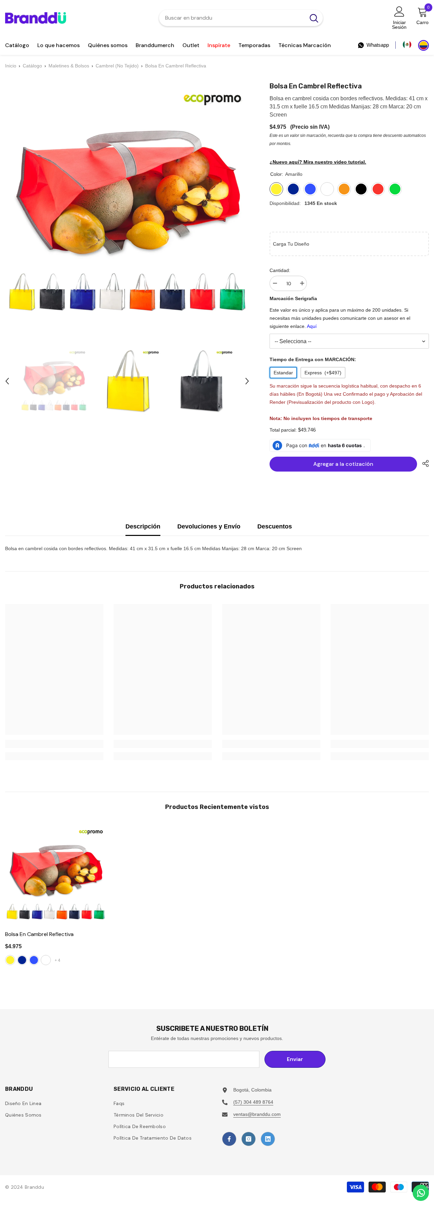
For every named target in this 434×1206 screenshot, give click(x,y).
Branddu (34, 1187)
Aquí (312, 326)
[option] (54, 381)
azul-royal (34, 960)
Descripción (142, 526)
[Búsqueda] (241, 18)
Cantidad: (280, 270)
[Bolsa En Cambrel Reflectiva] (55, 875)
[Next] (247, 381)
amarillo (10, 960)
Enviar (295, 1059)
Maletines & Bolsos (68, 65)
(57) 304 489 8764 (253, 1102)
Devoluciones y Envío (208, 526)
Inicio (10, 65)
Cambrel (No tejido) (117, 65)
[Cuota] (423, 463)
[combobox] (232, 18)
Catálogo (32, 65)
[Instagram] (248, 1139)
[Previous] (7, 381)
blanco (46, 960)
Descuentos (274, 526)
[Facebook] (229, 1139)
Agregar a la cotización (345, 463)
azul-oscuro (22, 960)
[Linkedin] (268, 1139)
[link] (54, 744)
